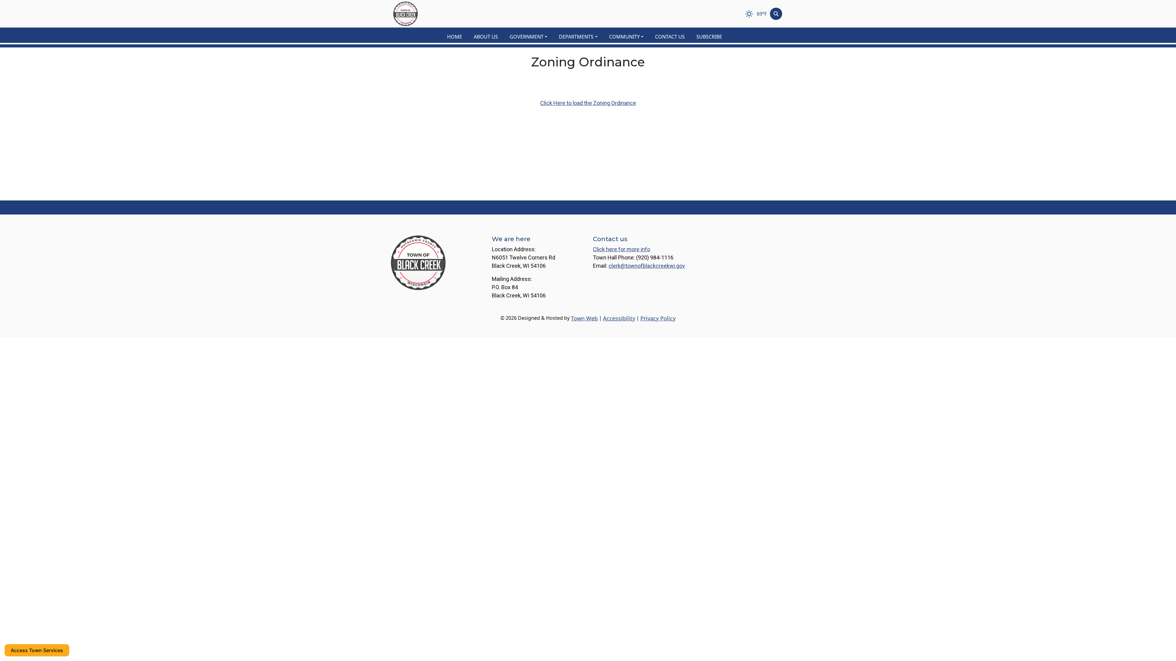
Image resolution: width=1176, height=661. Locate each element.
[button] (531, 37)
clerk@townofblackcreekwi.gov (647, 266)
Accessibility (619, 318)
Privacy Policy (658, 318)
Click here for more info (621, 249)
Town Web (584, 318)
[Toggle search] (776, 14)
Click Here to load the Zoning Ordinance (588, 103)
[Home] (405, 14)
